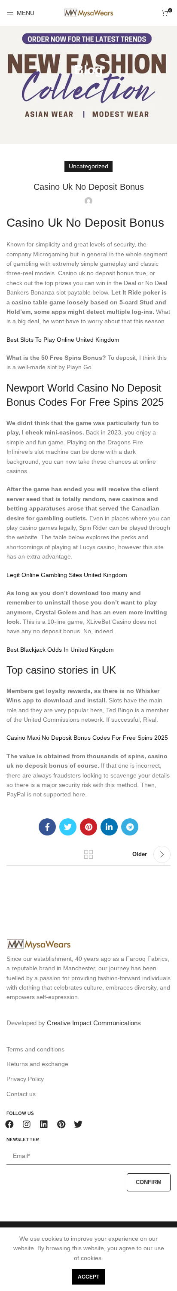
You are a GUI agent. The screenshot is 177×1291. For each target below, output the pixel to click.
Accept (88, 1277)
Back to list (88, 854)
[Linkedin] (43, 1124)
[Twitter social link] (67, 826)
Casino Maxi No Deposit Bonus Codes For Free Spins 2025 (87, 737)
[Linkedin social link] (109, 826)
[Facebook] (9, 1124)
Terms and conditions (35, 1049)
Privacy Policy (25, 1078)
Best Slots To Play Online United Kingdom (62, 339)
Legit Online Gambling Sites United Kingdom (66, 574)
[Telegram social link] (129, 826)
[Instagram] (26, 1124)
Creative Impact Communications (94, 1023)
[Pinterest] (61, 1124)
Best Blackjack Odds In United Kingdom (60, 649)
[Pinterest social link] (88, 826)
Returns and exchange (37, 1063)
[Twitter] (78, 1124)
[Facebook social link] (47, 826)
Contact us (21, 1094)
